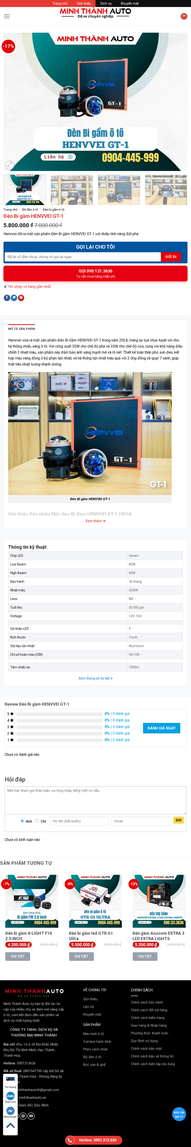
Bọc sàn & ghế (94, 1065)
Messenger (10, 1117)
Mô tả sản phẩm (21, 329)
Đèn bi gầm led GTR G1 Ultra (91, 936)
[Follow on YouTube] (31, 1116)
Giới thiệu (84, 3)
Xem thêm (93, 521)
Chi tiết (18, 956)
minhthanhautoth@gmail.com (36, 1090)
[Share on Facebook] (7, 298)
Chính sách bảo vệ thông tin (152, 1056)
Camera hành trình (97, 1041)
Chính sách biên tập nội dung (153, 1064)
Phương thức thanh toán (149, 1033)
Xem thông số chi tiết (94, 678)
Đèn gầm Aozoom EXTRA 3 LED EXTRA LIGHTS (158, 936)
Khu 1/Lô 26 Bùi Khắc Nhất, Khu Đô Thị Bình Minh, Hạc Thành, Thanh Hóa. (30, 1050)
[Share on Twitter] (14, 298)
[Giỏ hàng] (184, 16)
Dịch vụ (106, 3)
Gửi (178, 820)
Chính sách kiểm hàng (147, 1018)
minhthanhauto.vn (32, 1097)
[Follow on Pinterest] (23, 1116)
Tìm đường (10, 1087)
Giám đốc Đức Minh (33, 1105)
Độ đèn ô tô (30, 209)
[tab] (21, 329)
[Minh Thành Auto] (95, 13)
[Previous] (13, 102)
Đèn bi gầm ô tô (54, 209)
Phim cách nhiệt (95, 1049)
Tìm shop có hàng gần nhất (29, 286)
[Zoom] (9, 165)
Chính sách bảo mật (146, 1048)
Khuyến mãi (130, 3)
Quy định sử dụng (144, 1041)
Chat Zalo (10, 1102)
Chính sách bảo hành (147, 1002)
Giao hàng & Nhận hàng (149, 1025)
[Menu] (6, 16)
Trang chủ (60, 3)
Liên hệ (88, 1007)
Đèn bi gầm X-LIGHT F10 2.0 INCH (28, 936)
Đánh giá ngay (162, 728)
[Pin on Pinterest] (21, 298)
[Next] (178, 102)
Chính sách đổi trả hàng (149, 1010)
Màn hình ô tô (93, 1034)
